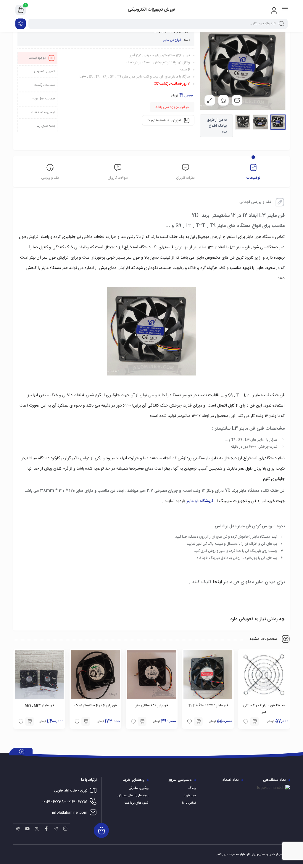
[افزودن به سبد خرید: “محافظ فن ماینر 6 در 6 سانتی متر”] (254, 721)
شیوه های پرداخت (137, 803)
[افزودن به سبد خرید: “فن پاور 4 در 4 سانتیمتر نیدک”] (85, 721)
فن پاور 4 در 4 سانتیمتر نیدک (96, 705)
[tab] (253, 172)
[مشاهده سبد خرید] (20, 10)
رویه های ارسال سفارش (133, 795)
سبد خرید (190, 795)
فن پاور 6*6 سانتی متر (152, 705)
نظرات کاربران (185, 178)
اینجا (217, 582)
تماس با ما (189, 803)
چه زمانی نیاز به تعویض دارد (257, 619)
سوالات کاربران (118, 178)
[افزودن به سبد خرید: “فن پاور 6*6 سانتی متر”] (142, 721)
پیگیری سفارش (139, 788)
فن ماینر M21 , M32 (39, 705)
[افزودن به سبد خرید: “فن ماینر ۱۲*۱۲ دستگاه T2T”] (198, 721)
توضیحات (253, 178)
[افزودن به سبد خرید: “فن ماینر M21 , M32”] (29, 721)
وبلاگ (192, 788)
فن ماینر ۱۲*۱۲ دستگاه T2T (208, 705)
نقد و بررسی (50, 178)
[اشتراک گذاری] (223, 100)
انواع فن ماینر (172, 40)
